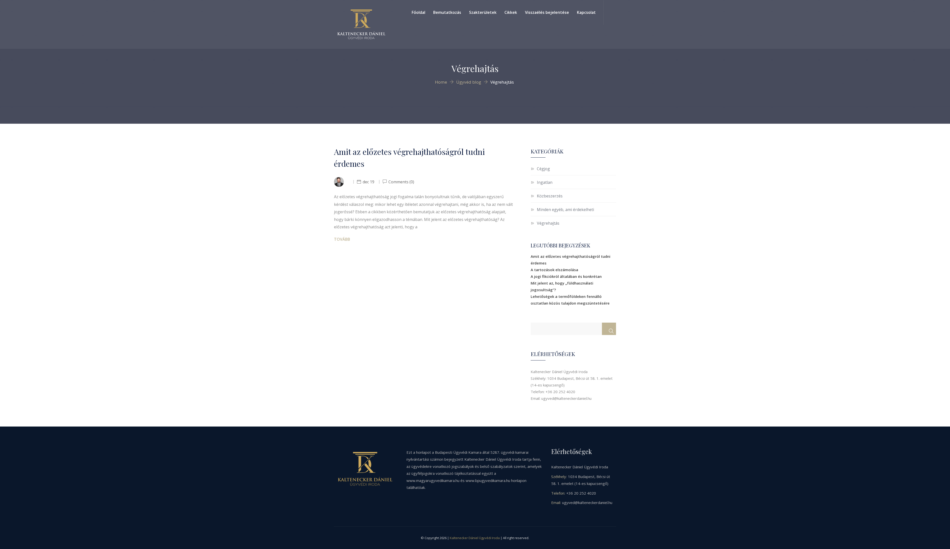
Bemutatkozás (447, 12)
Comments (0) (400, 182)
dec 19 (368, 182)
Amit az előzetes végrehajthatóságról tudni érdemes (409, 157)
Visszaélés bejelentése (547, 12)
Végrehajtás (548, 223)
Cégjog (543, 168)
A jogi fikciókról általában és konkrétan (566, 276)
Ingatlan (544, 182)
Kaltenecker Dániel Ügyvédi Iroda (475, 538)
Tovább (342, 239)
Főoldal (418, 12)
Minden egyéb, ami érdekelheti (565, 209)
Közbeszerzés (550, 196)
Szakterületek (483, 12)
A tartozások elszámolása (554, 269)
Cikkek (510, 12)
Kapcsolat (586, 12)
